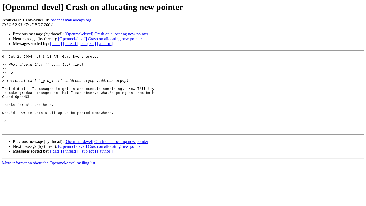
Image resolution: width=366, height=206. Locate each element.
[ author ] (105, 43)
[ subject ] (87, 43)
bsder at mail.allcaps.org (71, 20)
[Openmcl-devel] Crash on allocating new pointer (106, 34)
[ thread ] (70, 43)
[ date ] (56, 43)
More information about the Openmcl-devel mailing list (48, 163)
